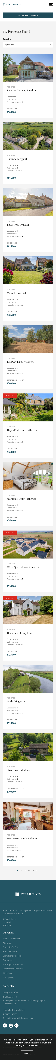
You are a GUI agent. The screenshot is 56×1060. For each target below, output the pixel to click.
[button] (51, 4)
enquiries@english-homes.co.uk (19, 1018)
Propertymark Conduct (13, 964)
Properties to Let (10, 951)
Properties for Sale (10, 947)
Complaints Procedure (12, 956)
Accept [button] (27, 1053)
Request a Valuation (11, 939)
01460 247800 (11, 1014)
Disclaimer (7, 973)
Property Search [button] (30, 15)
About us (7, 943)
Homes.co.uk (46, 910)
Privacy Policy (8, 977)
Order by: (7, 39)
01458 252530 (11, 997)
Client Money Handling (13, 969)
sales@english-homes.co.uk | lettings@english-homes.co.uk (25, 1002)
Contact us (8, 960)
